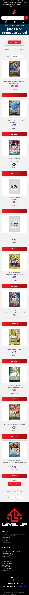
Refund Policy (5, 540)
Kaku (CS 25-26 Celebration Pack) (14, 387)
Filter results (14, 42)
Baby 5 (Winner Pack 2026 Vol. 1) (14, 274)
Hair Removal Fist (14, 199)
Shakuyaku (14, 237)
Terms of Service (6, 542)
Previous (7, 49)
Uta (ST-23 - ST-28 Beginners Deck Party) (14, 312)
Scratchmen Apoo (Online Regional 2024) (14, 424)
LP (16, 85)
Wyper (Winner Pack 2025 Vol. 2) (15, 349)
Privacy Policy (5, 537)
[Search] (26, 18)
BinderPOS (13, 594)
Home (6, 25)
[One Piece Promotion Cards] (17, 25)
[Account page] (15, 22)
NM (12, 85)
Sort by (8, 56)
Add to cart (14, 95)
